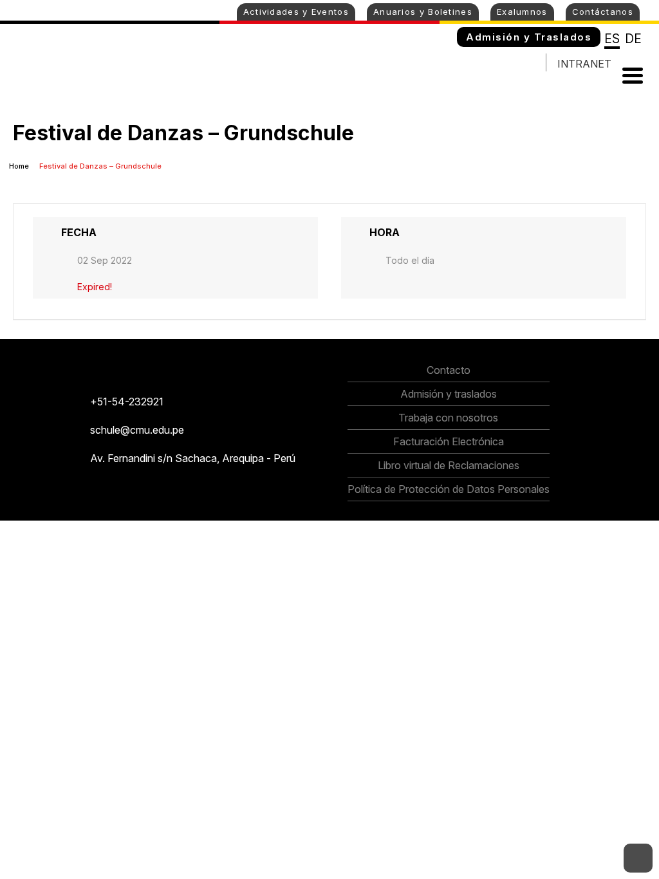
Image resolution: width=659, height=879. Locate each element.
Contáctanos (602, 11)
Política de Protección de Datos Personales (449, 489)
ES (612, 39)
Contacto (448, 370)
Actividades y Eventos (296, 11)
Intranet (584, 64)
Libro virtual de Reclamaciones (448, 465)
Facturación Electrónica (448, 441)
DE (633, 39)
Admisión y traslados (448, 393)
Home (20, 166)
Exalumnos (522, 11)
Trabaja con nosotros (448, 417)
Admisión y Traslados (528, 37)
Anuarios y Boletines (422, 11)
